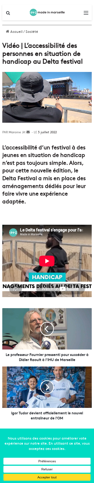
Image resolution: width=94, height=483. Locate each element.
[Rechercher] (8, 14)
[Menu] (86, 14)
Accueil (16, 31)
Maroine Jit (17, 132)
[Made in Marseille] (47, 12)
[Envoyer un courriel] (28, 132)
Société (32, 31)
